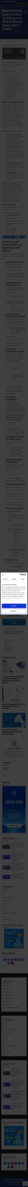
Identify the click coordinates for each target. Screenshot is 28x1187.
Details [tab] (14, 579)
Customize (13, 611)
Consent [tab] (5, 579)
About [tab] (23, 579)
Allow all (14, 605)
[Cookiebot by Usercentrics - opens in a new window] (19, 575)
